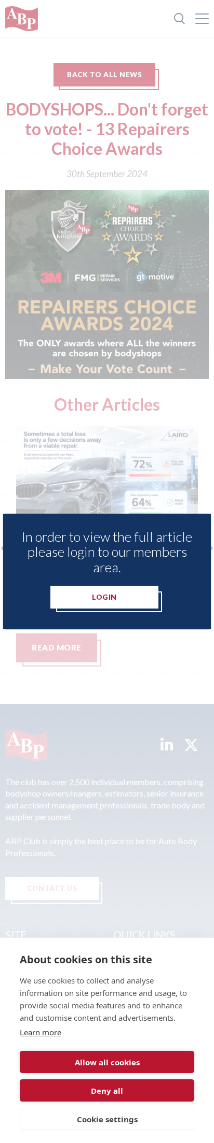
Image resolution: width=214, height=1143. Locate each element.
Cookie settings (107, 1119)
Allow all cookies (107, 1062)
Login (104, 597)
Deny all (107, 1091)
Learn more (40, 1032)
